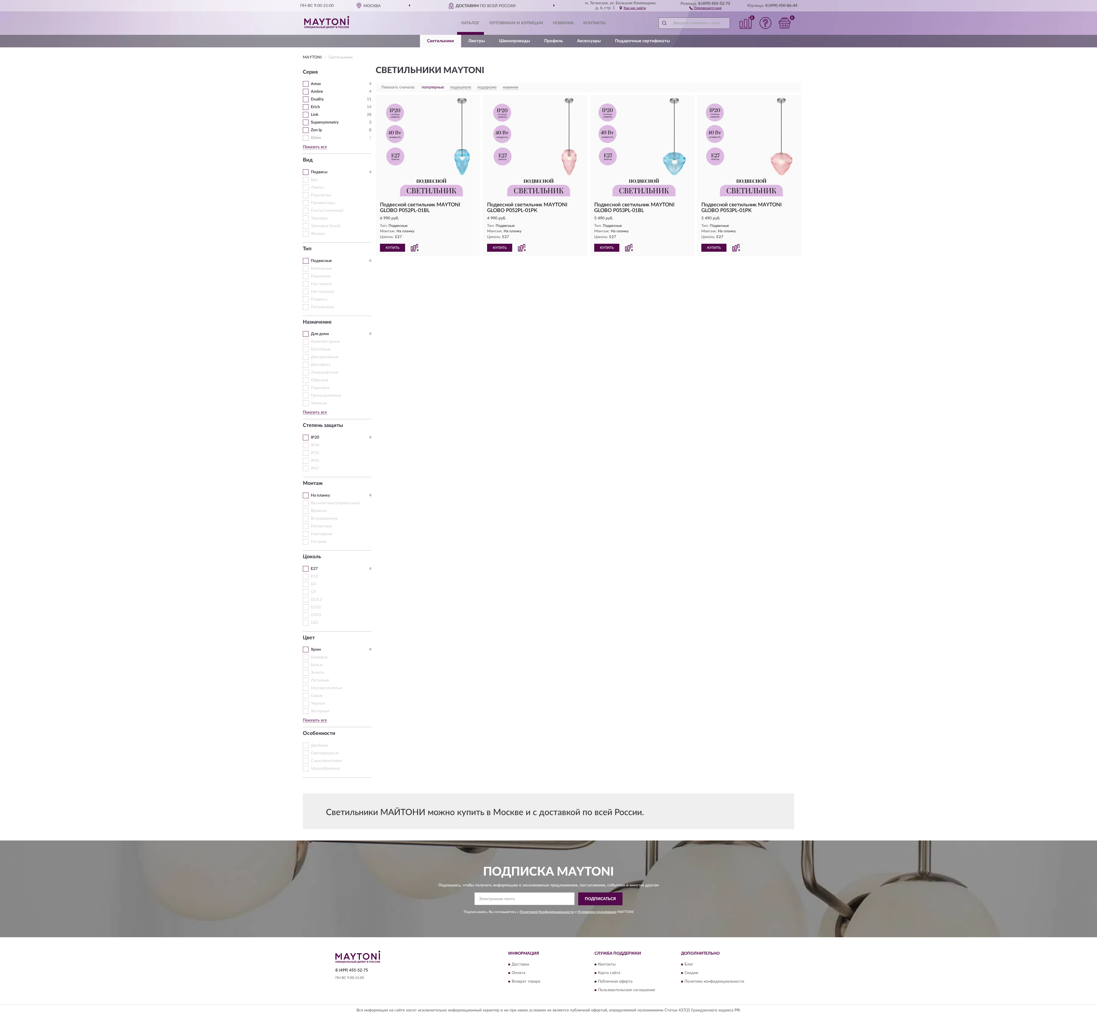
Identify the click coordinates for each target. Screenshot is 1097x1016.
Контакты (594, 23)
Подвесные (321, 261)
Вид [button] (308, 160)
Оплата (518, 973)
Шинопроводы (514, 41)
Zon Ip (316, 130)
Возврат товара (526, 982)
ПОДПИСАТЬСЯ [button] (600, 899)
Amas (316, 84)
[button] (705, 7)
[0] (784, 23)
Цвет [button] (309, 637)
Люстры (476, 41)
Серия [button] (310, 72)
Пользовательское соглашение (626, 990)
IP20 (315, 438)
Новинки (563, 23)
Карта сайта (609, 973)
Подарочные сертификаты (642, 41)
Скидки (691, 973)
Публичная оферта (615, 982)
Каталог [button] (470, 23)
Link (314, 115)
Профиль (553, 41)
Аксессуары (589, 41)
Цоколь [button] (312, 556)
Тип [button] (307, 248)
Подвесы (319, 172)
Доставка (520, 965)
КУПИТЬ (392, 247)
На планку (320, 495)
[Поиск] (664, 23)
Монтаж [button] (313, 483)
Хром (316, 650)
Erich (315, 107)
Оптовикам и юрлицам (516, 23)
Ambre (317, 92)
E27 (314, 569)
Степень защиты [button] (323, 425)
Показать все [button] (315, 147)
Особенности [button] (319, 733)
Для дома (320, 334)
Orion (316, 138)
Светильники (440, 41)
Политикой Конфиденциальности (547, 912)
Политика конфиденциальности (714, 982)
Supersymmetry (325, 122)
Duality (317, 99)
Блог (688, 965)
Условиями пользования (597, 912)
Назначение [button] (317, 322)
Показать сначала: (398, 87)
